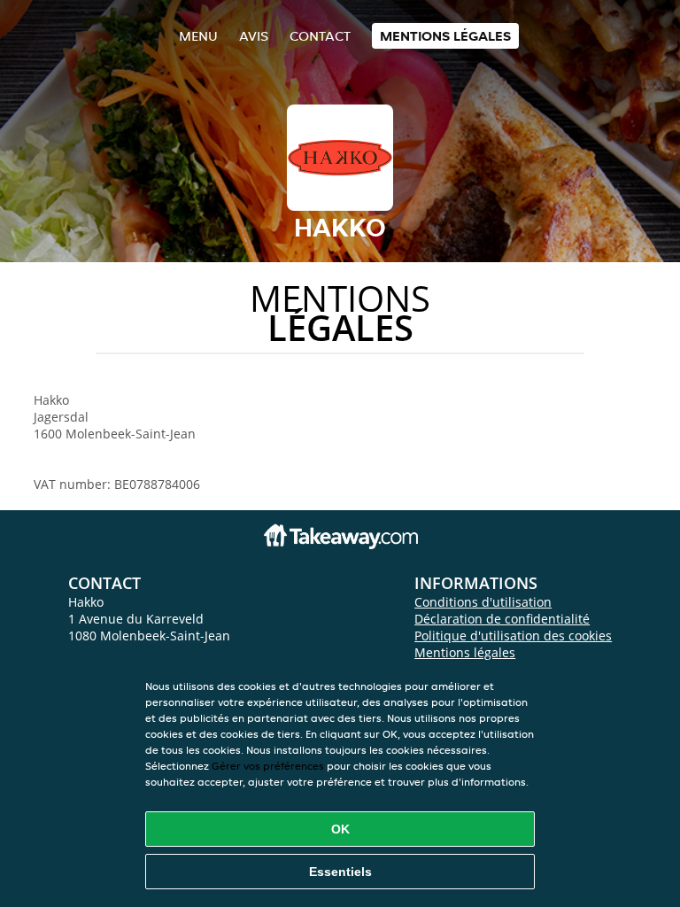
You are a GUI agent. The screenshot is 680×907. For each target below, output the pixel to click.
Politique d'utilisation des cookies (513, 635)
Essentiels (340, 871)
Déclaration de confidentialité (502, 618)
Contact (320, 36)
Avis (253, 36)
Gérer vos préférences (268, 765)
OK (340, 829)
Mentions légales (445, 36)
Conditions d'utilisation (483, 601)
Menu (198, 36)
